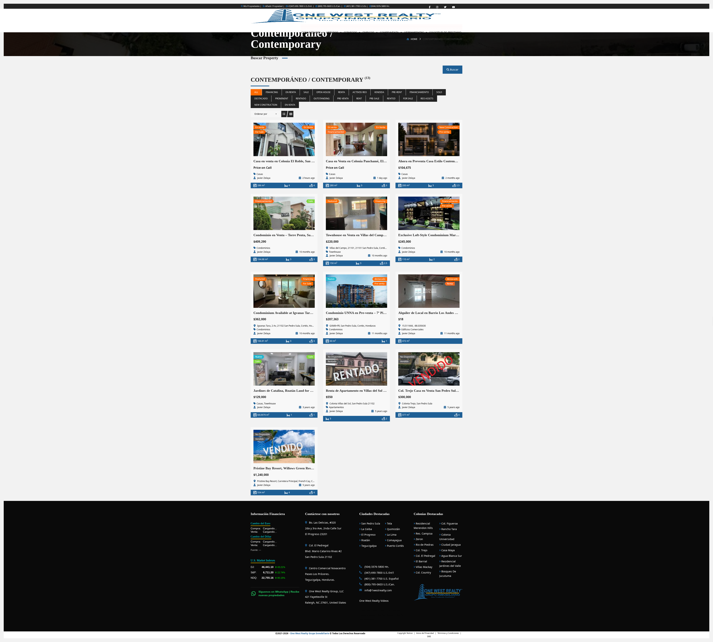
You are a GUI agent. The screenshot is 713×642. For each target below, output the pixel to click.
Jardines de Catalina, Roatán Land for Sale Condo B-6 (292, 390)
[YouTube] (453, 7)
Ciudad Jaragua (451, 544)
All (256, 92)
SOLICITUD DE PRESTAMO (445, 31)
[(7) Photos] (276, 213)
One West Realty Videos (374, 600)
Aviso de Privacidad (425, 633)
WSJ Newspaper (367, 619)
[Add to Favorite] (284, 139)
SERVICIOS (350, 31)
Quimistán (393, 529)
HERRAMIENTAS (414, 31)
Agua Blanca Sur (451, 556)
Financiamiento (419, 92)
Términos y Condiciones (448, 633)
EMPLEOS (368, 31)
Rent (359, 98)
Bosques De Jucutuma (447, 574)
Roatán (365, 540)
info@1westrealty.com (378, 590)
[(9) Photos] (276, 369)
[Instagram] (437, 7)
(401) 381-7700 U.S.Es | (357, 6)
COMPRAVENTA (389, 31)
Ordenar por (260, 113)
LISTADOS (332, 31)
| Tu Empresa (393, 610)
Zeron (419, 539)
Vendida (379, 92)
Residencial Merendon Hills (423, 526)
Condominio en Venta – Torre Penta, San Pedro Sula (291, 235)
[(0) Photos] (421, 213)
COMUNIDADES (311, 31)
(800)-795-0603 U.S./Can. (379, 584)
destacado (261, 98)
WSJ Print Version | (387, 615)
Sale (306, 92)
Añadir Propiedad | (274, 6)
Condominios (263, 248)
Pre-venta (343, 98)
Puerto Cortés (395, 546)
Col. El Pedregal (425, 556)
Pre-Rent (397, 92)
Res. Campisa (423, 533)
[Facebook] (429, 7)
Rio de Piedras (424, 544)
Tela (389, 523)
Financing (272, 92)
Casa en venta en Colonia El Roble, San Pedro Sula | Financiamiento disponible (310, 161)
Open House (323, 92)
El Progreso (368, 534)
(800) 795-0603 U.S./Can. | (329, 6)
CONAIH (382, 610)
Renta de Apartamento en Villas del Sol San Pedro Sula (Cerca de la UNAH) (381, 390)
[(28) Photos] (348, 291)
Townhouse (335, 251)
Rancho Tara (449, 529)
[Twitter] (445, 7)
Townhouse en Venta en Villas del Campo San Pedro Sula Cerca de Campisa (380, 235)
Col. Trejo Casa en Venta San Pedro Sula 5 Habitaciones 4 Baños (445, 390)
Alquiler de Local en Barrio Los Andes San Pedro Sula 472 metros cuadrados (453, 313)
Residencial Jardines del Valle (450, 564)
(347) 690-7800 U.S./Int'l (379, 572)
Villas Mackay (423, 567)
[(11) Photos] (276, 291)
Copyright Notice (405, 633)
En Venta (290, 104)
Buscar (453, 69)
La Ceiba (366, 529)
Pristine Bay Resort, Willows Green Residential (287, 468)
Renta (341, 92)
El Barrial (421, 561)
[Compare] (292, 139)
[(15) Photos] (348, 139)
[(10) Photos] (276, 446)
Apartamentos (336, 407)
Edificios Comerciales (412, 329)
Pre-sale (374, 98)
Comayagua (394, 540)
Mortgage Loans (369, 610)
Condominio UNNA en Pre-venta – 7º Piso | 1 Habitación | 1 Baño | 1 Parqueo (381, 313)
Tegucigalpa (369, 546)
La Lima (391, 534)
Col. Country (423, 572)
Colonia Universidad (446, 537)
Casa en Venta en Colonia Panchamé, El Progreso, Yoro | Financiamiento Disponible (386, 161)
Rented (391, 98)
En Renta (291, 92)
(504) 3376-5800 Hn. (380, 6)
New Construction (265, 104)
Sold (439, 92)
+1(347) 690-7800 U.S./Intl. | (301, 6)
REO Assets (427, 98)
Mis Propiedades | (252, 6)
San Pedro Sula (370, 523)
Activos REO (360, 92)
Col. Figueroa (449, 523)
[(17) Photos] (421, 139)
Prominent (281, 98)
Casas (260, 174)
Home (414, 39)
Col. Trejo (421, 550)
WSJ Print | (402, 615)
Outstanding (322, 98)
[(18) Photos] (276, 139)
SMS (429, 636)
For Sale (408, 98)
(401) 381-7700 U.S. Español (381, 578)
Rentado (301, 98)
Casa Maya (448, 550)
